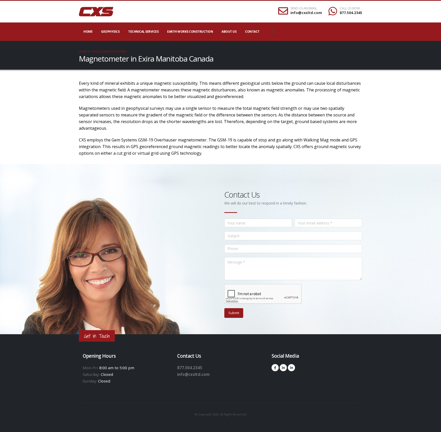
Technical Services (143, 31)
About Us (229, 31)
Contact (252, 31)
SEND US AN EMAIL (303, 8)
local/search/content (109, 51)
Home (87, 31)
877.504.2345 (351, 12)
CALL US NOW (350, 8)
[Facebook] (275, 367)
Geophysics (110, 31)
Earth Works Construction (190, 31)
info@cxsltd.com (306, 12)
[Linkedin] (283, 367)
